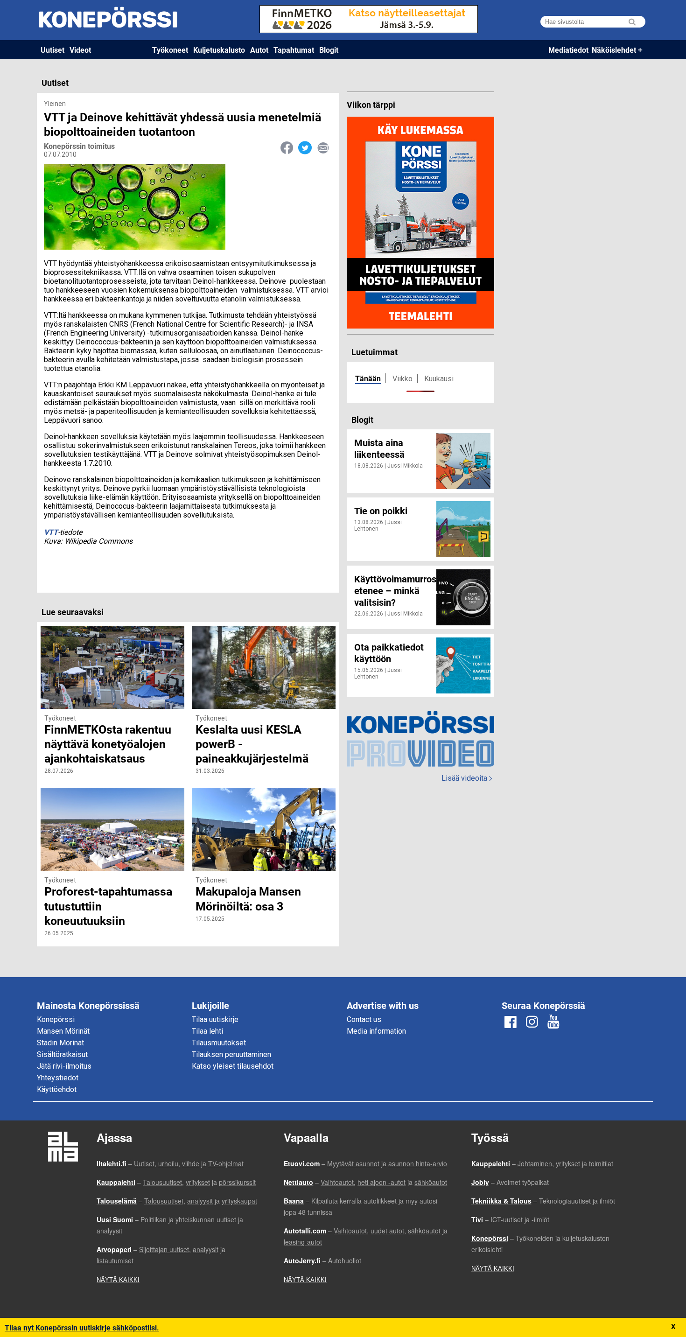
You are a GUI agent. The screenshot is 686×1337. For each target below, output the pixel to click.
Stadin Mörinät (60, 1042)
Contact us (364, 1019)
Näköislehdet (614, 50)
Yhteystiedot (57, 1077)
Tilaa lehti (207, 1031)
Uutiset (52, 50)
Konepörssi (56, 1019)
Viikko (402, 378)
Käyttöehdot (57, 1089)
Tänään (368, 378)
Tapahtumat (293, 50)
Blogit (328, 50)
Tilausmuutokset (219, 1042)
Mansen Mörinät (63, 1031)
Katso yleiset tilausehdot (232, 1066)
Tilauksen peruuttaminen (231, 1054)
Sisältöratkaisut (62, 1054)
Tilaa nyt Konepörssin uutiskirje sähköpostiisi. (82, 1327)
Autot (259, 50)
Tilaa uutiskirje (215, 1019)
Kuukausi (439, 378)
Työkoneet (170, 50)
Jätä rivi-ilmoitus (64, 1066)
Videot (80, 50)
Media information (376, 1031)
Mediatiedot (568, 50)
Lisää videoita (466, 778)
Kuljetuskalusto (219, 50)
